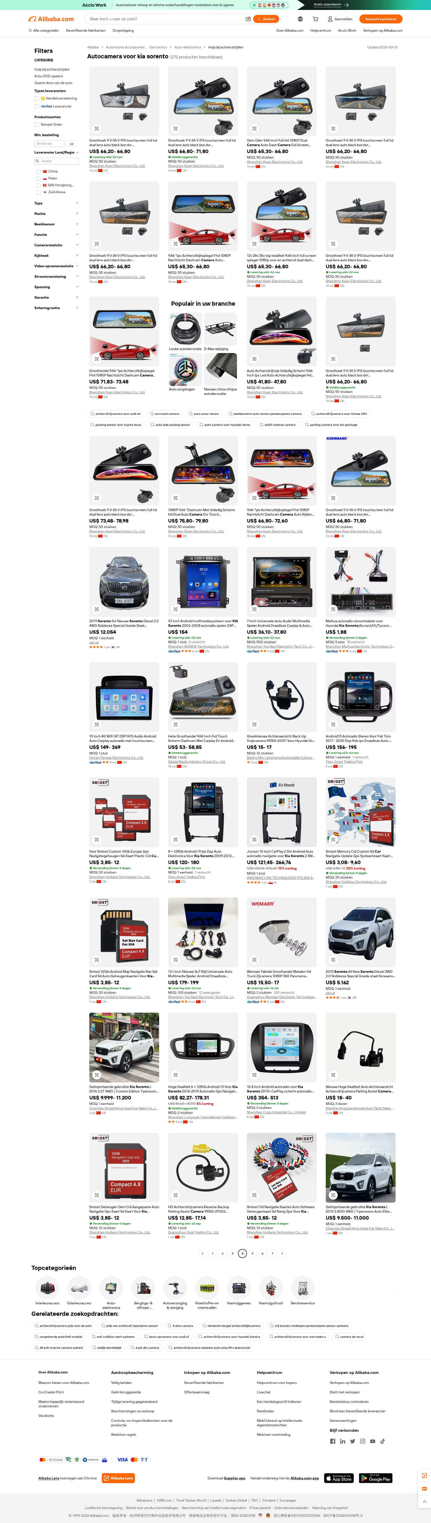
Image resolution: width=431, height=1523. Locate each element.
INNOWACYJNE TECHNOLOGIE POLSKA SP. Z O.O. (282, 878)
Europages (288, 1500)
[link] (424, 1475)
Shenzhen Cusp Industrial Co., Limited (276, 1112)
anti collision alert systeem (116, 1337)
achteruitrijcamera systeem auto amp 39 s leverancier (212, 1347)
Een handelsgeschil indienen (279, 1402)
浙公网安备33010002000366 (297, 1516)
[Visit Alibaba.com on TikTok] (383, 1441)
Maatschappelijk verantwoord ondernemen (61, 1404)
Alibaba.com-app (305, 1478)
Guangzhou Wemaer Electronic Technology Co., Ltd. (282, 997)
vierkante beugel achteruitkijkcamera (234, 1326)
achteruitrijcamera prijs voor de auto (66, 1326)
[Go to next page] (282, 1253)
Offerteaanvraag (197, 1392)
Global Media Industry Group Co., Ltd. (196, 762)
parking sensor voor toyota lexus (118, 425)
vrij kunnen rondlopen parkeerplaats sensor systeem (311, 1326)
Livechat (263, 1392)
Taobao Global (236, 1500)
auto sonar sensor (206, 414)
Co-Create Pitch (51, 1392)
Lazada (215, 1500)
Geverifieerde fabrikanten (204, 1383)
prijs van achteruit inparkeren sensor (132, 1326)
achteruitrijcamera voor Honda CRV (341, 414)
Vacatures (46, 1416)
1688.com (164, 1500)
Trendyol (268, 1500)
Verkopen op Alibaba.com (349, 1383)
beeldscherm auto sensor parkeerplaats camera (268, 414)
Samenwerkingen (343, 1421)
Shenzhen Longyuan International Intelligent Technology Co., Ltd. (203, 1117)
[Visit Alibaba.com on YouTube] (373, 1441)
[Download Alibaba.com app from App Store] (339, 1478)
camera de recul (351, 1337)
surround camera (167, 414)
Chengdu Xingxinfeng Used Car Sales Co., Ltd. (124, 1108)
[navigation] (56, 651)
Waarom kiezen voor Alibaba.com (63, 1383)
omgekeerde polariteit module (61, 1337)
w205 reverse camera (280, 425)
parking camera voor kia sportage (333, 425)
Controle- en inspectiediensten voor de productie (141, 1423)
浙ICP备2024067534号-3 (342, 1516)
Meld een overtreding (273, 1434)
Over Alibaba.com (53, 1372)
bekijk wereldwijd (109, 1347)
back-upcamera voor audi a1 (169, 1337)
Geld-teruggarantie (126, 1392)
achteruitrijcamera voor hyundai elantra (232, 1337)
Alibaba (93, 47)
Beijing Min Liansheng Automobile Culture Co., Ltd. (282, 758)
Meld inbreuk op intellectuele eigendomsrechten (279, 1423)
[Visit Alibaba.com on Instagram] (363, 1441)
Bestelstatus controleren (349, 1402)
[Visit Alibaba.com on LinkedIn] (343, 1441)
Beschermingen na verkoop (132, 1411)
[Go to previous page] (202, 1253)
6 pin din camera (147, 1347)
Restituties (265, 1411)
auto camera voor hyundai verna (227, 425)
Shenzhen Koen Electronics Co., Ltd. (117, 166)
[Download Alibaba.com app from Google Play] (376, 1478)
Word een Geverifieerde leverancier (357, 1411)
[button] (248, 19)
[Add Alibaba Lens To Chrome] (118, 1478)
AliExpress (144, 1500)
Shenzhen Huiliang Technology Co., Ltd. (119, 877)
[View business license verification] (260, 1515)
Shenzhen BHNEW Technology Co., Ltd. (198, 646)
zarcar (94, 642)
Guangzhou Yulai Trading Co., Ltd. (193, 1232)
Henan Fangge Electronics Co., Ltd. (116, 758)
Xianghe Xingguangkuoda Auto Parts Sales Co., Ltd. (361, 1108)
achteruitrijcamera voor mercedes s (300, 1337)
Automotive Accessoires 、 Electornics (136, 47)
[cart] (316, 20)
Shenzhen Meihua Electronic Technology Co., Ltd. (361, 646)
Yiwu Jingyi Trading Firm (344, 762)
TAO (254, 1500)
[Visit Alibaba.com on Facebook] (333, 1441)
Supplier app (234, 1478)
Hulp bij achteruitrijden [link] (225, 47)
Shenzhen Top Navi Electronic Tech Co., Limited (282, 646)
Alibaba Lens (48, 1478)
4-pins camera (183, 1326)
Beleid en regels (123, 1434)
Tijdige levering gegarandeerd (134, 1402)
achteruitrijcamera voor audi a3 (118, 414)
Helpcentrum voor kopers (277, 1383)
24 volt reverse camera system (61, 1347)
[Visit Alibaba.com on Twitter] (353, 1441)
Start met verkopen (345, 1392)
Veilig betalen (121, 1383)
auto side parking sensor (173, 425)
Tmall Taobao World (191, 1500)
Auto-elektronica (188, 47)
